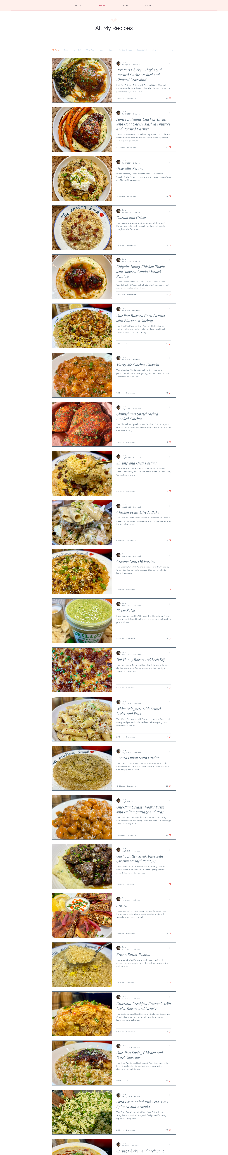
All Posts (55, 50)
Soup (66, 50)
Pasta (101, 50)
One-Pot (77, 50)
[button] (172, 50)
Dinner (111, 50)
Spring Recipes (125, 50)
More (154, 50)
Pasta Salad (142, 50)
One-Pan (90, 50)
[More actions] (170, 63)
